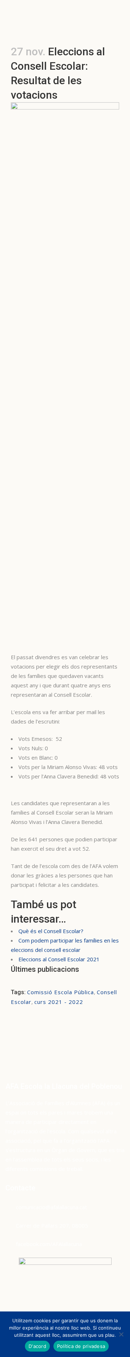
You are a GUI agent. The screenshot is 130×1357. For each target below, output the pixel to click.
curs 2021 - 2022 (58, 1001)
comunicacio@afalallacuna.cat (51, 1207)
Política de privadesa (81, 1346)
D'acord (37, 1346)
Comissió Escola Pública (60, 992)
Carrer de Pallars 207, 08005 (52, 1225)
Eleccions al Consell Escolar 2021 (59, 959)
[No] (121, 1334)
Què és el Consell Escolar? (50, 931)
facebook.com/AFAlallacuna (49, 1244)
